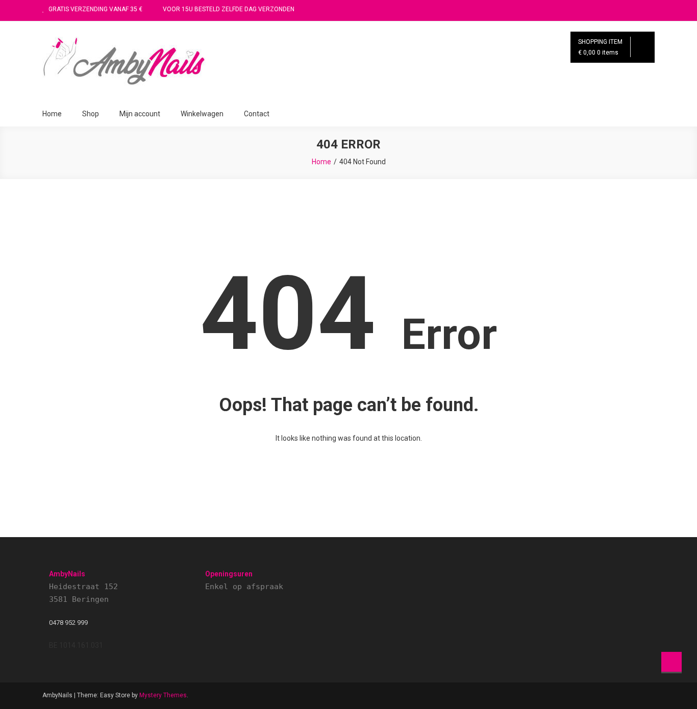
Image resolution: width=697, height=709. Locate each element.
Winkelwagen (202, 114)
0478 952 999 (68, 622)
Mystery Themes (163, 695)
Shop (90, 114)
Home (52, 114)
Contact (256, 114)
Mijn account (139, 114)
